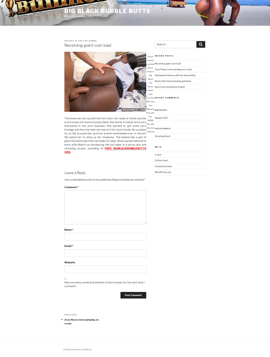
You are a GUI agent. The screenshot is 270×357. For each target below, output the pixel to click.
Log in (158, 154)
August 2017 (161, 117)
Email (68, 246)
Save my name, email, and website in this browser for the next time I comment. (104, 284)
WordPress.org (163, 172)
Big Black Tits (150, 79)
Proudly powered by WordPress (77, 349)
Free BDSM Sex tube (150, 120)
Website (69, 262)
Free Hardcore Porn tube (150, 109)
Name (68, 229)
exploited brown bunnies (150, 68)
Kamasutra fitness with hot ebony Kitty (175, 75)
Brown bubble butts (150, 90)
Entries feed (161, 160)
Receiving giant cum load (168, 63)
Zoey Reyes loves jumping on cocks (173, 69)
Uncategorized (162, 136)
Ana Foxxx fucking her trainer (170, 87)
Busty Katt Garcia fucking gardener (173, 81)
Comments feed (163, 166)
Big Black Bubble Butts (107, 11)
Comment (71, 187)
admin (93, 41)
